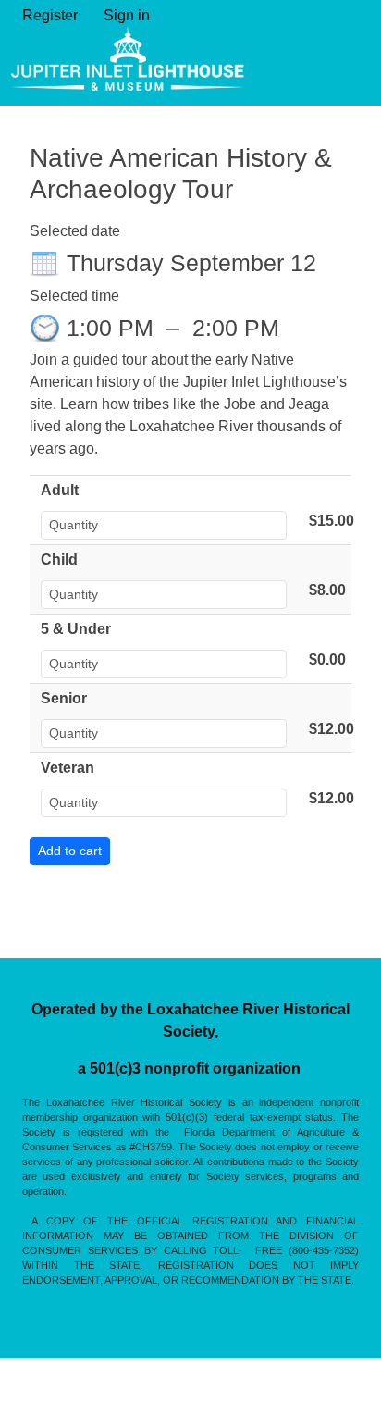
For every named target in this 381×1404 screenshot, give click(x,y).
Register (50, 15)
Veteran (67, 768)
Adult (60, 490)
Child (59, 559)
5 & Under (76, 629)
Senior (64, 698)
